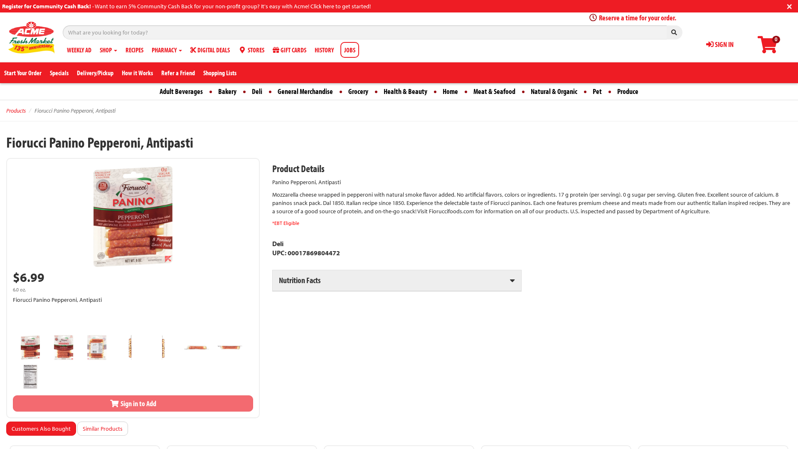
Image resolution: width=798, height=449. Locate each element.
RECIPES (134, 50)
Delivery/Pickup (95, 73)
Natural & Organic (554, 91)
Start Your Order (23, 73)
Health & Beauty (405, 91)
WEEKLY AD (79, 50)
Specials (59, 73)
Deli (257, 91)
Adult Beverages (181, 91)
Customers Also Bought (41, 428)
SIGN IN (724, 44)
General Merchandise (305, 91)
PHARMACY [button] (165, 50)
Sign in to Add (137, 403)
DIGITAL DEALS (213, 50)
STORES (255, 50)
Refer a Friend (178, 73)
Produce (627, 91)
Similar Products (103, 428)
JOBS (349, 50)
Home (450, 91)
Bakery (227, 91)
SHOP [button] (106, 50)
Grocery (358, 91)
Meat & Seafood (494, 91)
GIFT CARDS (292, 50)
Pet (597, 91)
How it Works (137, 73)
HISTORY (324, 50)
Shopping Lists (219, 73)
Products (16, 110)
